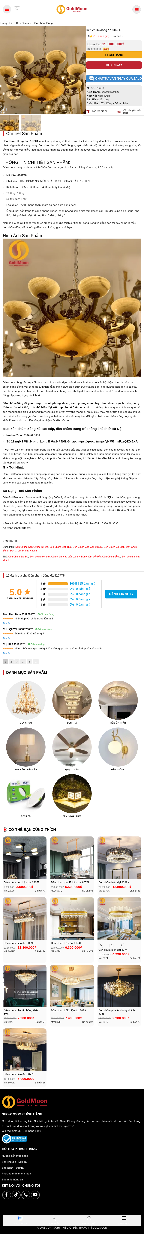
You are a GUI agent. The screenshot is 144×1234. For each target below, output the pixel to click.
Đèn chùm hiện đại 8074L (66, 943)
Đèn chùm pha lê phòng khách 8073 (22, 1012)
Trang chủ (6, 23)
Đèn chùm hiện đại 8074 (113, 949)
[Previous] (4, 70)
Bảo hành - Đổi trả (13, 1167)
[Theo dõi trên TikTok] (16, 1195)
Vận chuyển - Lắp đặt (14, 1161)
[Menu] (7, 9)
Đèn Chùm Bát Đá (38, 546)
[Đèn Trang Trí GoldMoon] (72, 9)
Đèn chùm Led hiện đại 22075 (22, 882)
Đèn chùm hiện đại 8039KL (20, 943)
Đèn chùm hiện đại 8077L (19, 1074)
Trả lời (6, 623)
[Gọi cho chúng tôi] (25, 1195)
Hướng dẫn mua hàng (15, 1155)
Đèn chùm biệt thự (40, 556)
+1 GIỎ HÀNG (114, 55)
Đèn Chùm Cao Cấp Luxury (87, 546)
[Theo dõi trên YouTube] (35, 1195)
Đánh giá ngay (121, 594)
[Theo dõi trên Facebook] (6, 1195)
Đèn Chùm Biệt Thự (60, 546)
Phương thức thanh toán (16, 1173)
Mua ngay (114, 65)
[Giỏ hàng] (136, 9)
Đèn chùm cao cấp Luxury (65, 556)
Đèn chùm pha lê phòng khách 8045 (116, 1012)
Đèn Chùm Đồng (43, 23)
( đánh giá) (101, 35)
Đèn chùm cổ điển (91, 556)
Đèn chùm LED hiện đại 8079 (68, 1010)
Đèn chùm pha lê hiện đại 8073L (70, 882)
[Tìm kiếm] (17, 9)
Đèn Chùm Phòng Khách (23, 550)
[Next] (79, 70)
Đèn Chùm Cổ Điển (114, 546)
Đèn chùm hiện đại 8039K (113, 882)
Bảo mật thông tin (12, 1179)
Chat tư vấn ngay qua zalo (118, 78)
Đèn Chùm (22, 23)
